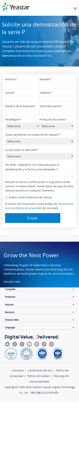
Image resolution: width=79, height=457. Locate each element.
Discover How (12, 281)
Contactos (18, 370)
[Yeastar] (16, 7)
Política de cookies (38, 376)
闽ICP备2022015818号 (44, 392)
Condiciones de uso (40, 370)
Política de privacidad (28, 208)
